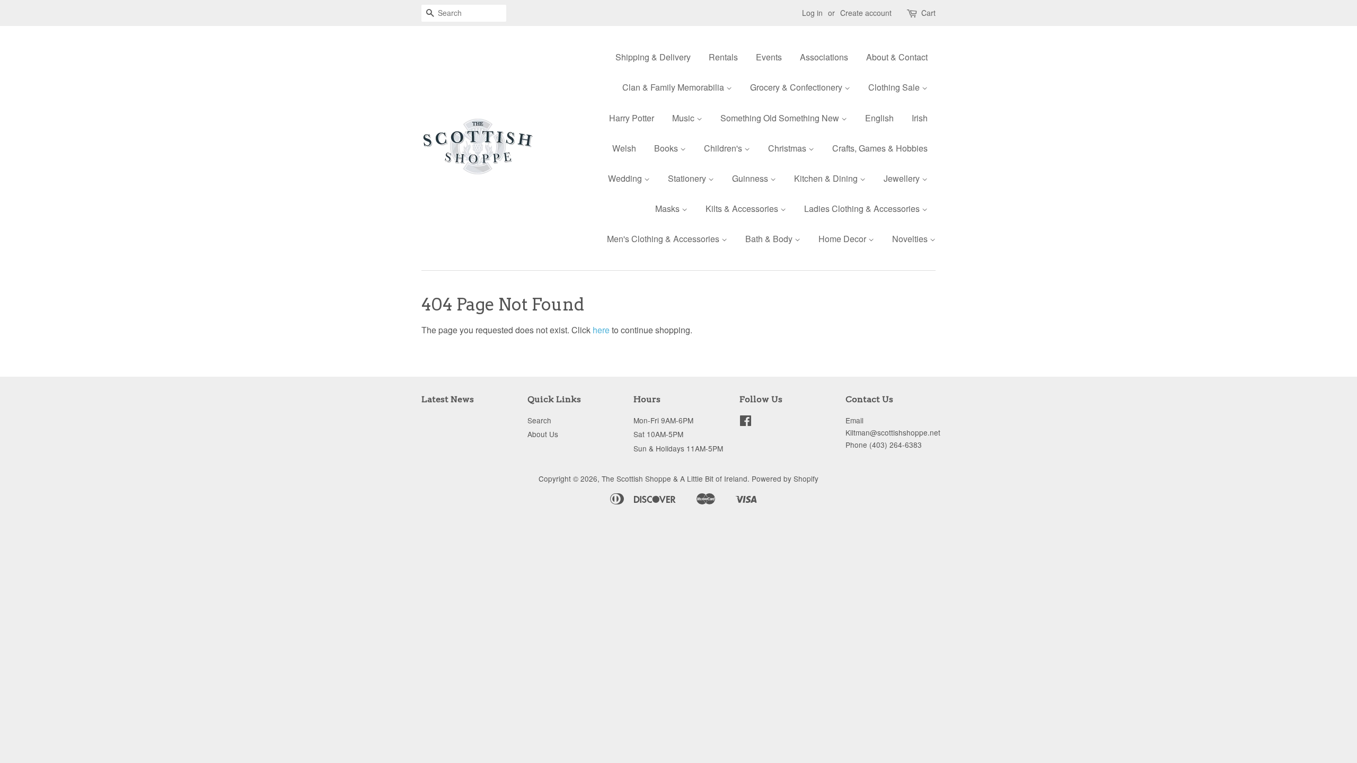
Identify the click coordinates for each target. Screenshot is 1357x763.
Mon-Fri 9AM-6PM (663, 420)
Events (769, 57)
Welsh (624, 148)
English (879, 118)
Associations (824, 57)
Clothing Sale (895, 87)
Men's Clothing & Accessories (664, 239)
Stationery (688, 178)
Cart (928, 12)
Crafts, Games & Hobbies (880, 148)
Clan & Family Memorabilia (674, 87)
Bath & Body (770, 239)
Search (539, 420)
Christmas (788, 148)
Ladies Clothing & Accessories (863, 208)
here (601, 330)
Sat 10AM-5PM (658, 434)
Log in (812, 12)
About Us (542, 434)
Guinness (751, 178)
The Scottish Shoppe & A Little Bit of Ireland (674, 478)
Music (684, 118)
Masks (668, 208)
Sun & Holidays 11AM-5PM (678, 448)
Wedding (626, 178)
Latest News (447, 399)
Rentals (723, 57)
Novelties (911, 239)
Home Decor (843, 239)
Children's (724, 148)
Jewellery (903, 178)
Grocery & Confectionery (797, 87)
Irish (920, 118)
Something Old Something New (780, 118)
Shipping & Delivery (653, 57)
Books (667, 148)
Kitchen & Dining (827, 178)
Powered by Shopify (785, 478)
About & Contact (897, 57)
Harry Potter (631, 118)
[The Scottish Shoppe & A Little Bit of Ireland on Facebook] (745, 422)
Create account (866, 12)
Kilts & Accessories (743, 208)
